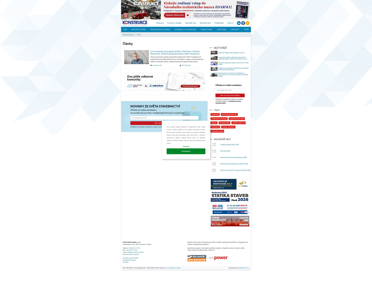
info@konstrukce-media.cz (135, 252)
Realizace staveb (139, 29)
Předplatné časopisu (129, 260)
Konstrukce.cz (128, 34)
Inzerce (230, 23)
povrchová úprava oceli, (229, 114)
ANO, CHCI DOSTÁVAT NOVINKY (230, 95)
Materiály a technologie (185, 29)
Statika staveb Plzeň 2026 (229, 145)
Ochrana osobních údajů (130, 258)
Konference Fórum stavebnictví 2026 (233, 157)
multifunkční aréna (217, 131)
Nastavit (186, 146)
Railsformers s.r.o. (243, 268)
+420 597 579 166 (131, 250)
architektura (215, 127)
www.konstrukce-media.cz (131, 254)
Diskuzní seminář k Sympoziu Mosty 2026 (235, 170)
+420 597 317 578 (134, 248)
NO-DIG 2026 (225, 151)
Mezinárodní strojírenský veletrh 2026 (234, 164)
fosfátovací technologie (219, 119)
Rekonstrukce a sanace (160, 29)
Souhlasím (186, 151)
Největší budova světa (237, 119)
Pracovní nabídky (174, 23)
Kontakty (125, 262)
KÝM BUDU (235, 29)
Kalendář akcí (190, 23)
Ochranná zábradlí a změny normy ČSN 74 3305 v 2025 (233, 63)
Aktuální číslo (205, 23)
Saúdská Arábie (224, 123)
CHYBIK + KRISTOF (238, 123)
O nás (246, 29)
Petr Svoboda (186, 65)
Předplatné (219, 23)
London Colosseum (228, 127)
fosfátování (215, 114)
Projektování (206, 29)
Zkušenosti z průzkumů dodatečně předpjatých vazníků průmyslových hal (233, 69)
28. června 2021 (157, 65)
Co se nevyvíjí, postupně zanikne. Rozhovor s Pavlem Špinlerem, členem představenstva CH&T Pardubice (175, 52)
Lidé (125, 29)
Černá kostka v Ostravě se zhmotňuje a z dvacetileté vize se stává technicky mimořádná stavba (233, 74)
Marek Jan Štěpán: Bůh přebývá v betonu (231, 53)
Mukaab (214, 123)
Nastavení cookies (175, 268)
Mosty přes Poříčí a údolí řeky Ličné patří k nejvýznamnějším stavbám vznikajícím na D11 (232, 58)
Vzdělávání (221, 29)
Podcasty (160, 23)
